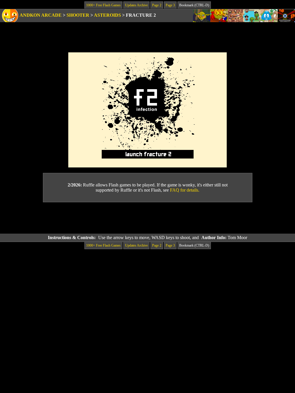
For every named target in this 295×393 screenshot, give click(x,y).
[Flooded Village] (251, 15)
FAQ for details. (184, 190)
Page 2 (156, 5)
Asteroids (107, 15)
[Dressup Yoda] (201, 15)
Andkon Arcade (41, 15)
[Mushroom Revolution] (269, 15)
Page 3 (170, 5)
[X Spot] (286, 15)
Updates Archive (136, 5)
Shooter (78, 15)
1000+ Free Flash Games (103, 5)
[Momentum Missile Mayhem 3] (235, 15)
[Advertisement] (147, 218)
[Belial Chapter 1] (219, 15)
